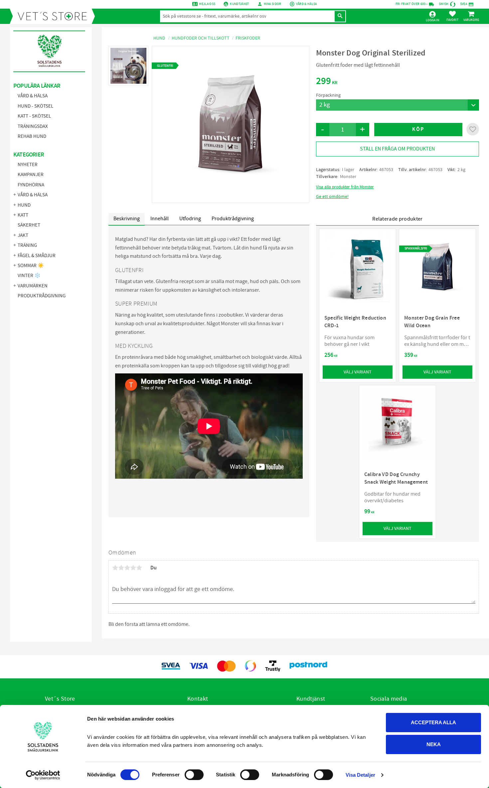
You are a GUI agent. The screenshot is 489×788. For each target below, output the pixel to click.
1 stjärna (115, 568)
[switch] (194, 774)
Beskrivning (126, 218)
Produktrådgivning (233, 218)
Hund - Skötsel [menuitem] (35, 106)
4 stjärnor (133, 568)
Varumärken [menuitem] (33, 286)
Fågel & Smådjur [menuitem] (37, 255)
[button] (452, 16)
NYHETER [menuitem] (28, 164)
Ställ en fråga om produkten (397, 149)
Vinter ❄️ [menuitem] (29, 275)
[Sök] (340, 16)
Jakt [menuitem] (23, 235)
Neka (433, 744)
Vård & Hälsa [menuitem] (33, 96)
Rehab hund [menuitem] (32, 136)
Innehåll (159, 218)
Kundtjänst (239, 4)
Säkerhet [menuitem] (29, 225)
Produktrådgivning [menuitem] (42, 296)
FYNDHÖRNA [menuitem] (31, 185)
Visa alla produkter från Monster (345, 187)
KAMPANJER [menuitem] (31, 174)
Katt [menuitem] (23, 215)
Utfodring (190, 218)
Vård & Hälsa (306, 4)
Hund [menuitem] (24, 205)
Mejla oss (207, 4)
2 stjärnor (121, 568)
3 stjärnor (127, 568)
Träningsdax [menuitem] (33, 126)
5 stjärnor (139, 568)
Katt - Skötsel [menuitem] (34, 116)
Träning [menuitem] (27, 245)
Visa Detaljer (360, 775)
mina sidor (272, 4)
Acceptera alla (433, 722)
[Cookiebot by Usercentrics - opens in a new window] (43, 775)
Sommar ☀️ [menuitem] (31, 265)
